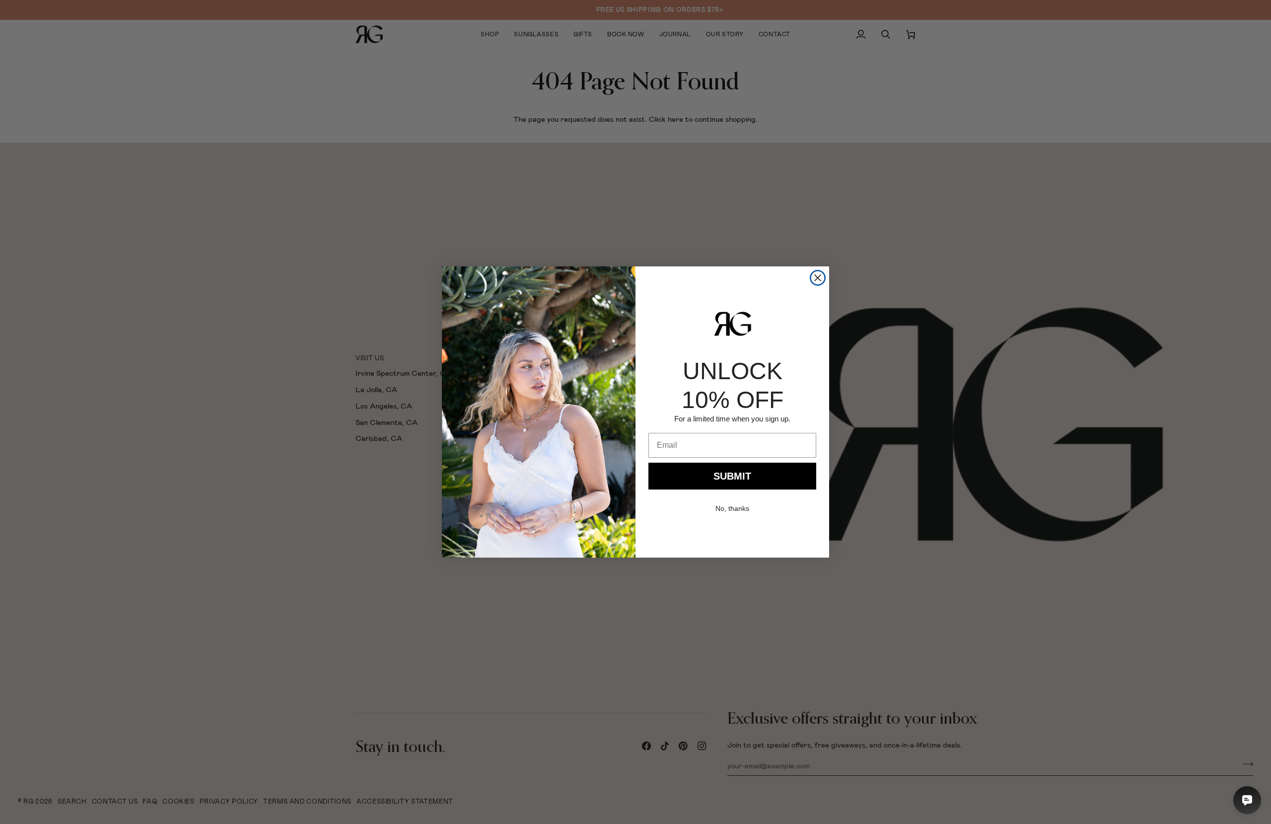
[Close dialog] (817, 277)
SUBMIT (732, 476)
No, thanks (732, 508)
